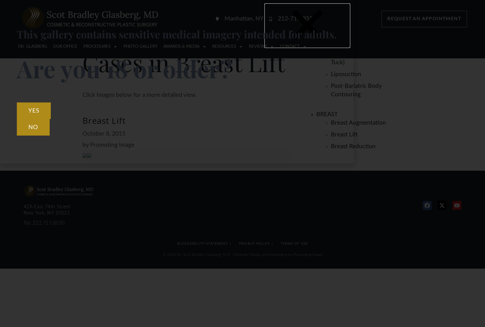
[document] (242, 163)
